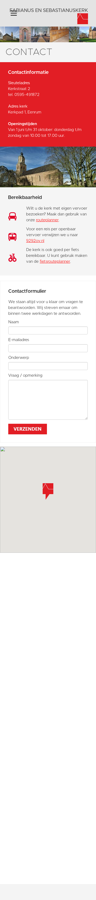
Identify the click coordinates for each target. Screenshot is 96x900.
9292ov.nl (35, 241)
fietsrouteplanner (55, 262)
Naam (13, 322)
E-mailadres (18, 340)
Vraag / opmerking (25, 375)
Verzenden (28, 429)
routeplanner (47, 220)
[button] (48, 491)
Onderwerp (18, 358)
